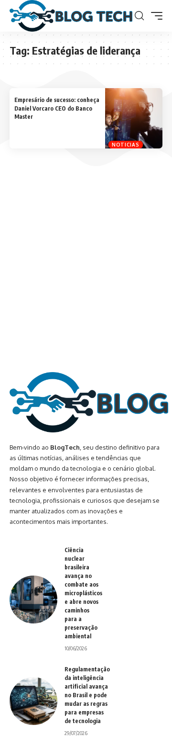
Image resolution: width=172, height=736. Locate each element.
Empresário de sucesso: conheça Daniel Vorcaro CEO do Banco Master (56, 108)
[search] (139, 15)
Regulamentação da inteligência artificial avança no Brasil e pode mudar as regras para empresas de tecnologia (87, 695)
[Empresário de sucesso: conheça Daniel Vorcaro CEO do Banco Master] (133, 118)
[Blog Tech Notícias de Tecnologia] (71, 16)
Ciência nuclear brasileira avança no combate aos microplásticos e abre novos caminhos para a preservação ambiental (83, 593)
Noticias (126, 144)
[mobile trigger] (154, 16)
